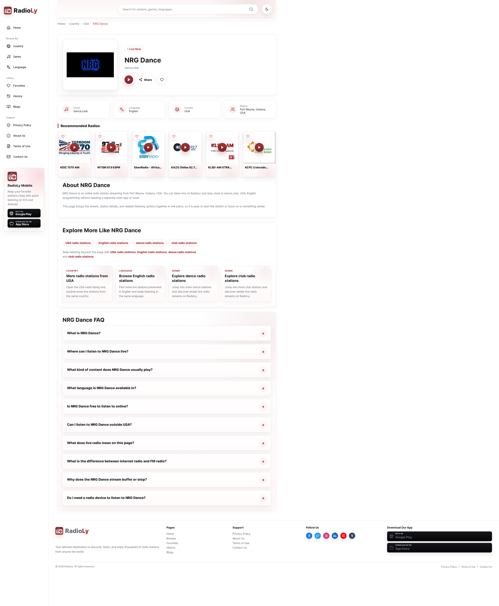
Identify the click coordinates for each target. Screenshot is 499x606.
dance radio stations (150, 243)
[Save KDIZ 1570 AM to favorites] (63, 136)
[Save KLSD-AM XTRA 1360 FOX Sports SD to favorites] (211, 136)
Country (74, 23)
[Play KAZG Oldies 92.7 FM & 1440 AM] (185, 147)
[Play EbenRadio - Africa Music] (148, 147)
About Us (238, 538)
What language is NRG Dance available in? (101, 388)
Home (61, 23)
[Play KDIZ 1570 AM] (74, 147)
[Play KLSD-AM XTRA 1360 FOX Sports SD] (222, 147)
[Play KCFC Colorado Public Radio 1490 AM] (259, 147)
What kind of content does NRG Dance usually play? (110, 370)
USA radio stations (78, 243)
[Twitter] (318, 536)
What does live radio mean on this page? (100, 443)
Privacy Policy (241, 533)
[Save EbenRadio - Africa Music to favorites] (137, 136)
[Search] (251, 9)
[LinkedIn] (335, 536)
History (170, 547)
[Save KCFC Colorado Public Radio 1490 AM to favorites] (248, 136)
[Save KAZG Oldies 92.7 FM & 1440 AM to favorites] (174, 136)
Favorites (172, 543)
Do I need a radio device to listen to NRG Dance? (106, 498)
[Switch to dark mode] (267, 9)
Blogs (169, 552)
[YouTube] (343, 536)
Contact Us (240, 547)
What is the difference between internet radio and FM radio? (117, 461)
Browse (171, 538)
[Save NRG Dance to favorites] (161, 79)
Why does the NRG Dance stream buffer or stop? (107, 479)
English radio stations (113, 243)
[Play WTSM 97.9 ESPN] (111, 147)
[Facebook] (309, 536)
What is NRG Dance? (84, 333)
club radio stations (184, 243)
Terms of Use (241, 543)
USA (86, 23)
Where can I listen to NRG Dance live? (97, 351)
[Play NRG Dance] (129, 79)
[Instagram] (326, 536)
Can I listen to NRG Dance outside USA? (99, 425)
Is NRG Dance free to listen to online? (97, 406)
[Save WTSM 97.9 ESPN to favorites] (100, 136)
